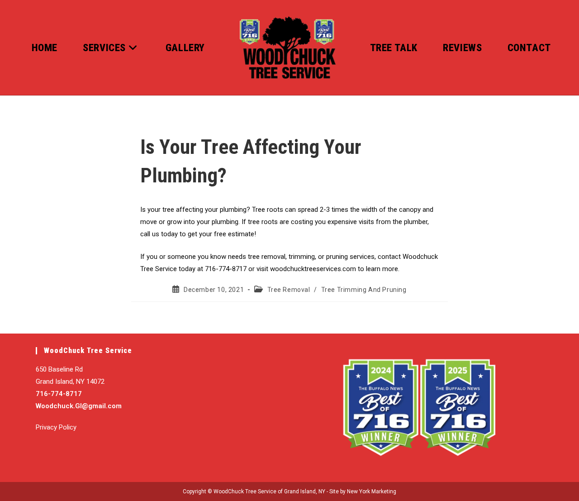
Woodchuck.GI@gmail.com (79, 406)
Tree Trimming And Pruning (364, 289)
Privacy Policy (56, 427)
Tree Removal (288, 289)
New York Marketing (371, 491)
